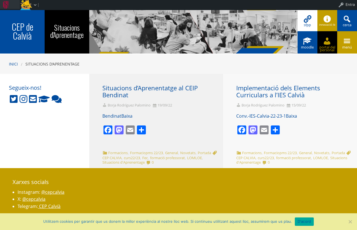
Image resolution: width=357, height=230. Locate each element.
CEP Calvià (49, 206)
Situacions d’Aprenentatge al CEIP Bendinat (150, 91)
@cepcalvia (52, 192)
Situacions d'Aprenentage (67, 31)
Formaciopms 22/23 (146, 152)
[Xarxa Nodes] (57, 99)
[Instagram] (23, 99)
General (171, 152)
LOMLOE (194, 157)
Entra (350, 4)
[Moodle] (44, 99)
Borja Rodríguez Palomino (129, 105)
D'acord (304, 221)
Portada (204, 152)
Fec (145, 157)
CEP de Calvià (22, 31)
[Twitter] (14, 99)
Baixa (126, 116)
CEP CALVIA (112, 157)
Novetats (188, 152)
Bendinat (111, 116)
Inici (13, 64)
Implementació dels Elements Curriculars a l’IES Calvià (278, 91)
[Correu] (33, 99)
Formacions (118, 152)
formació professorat (167, 157)
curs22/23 (132, 157)
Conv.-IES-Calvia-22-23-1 (261, 116)
